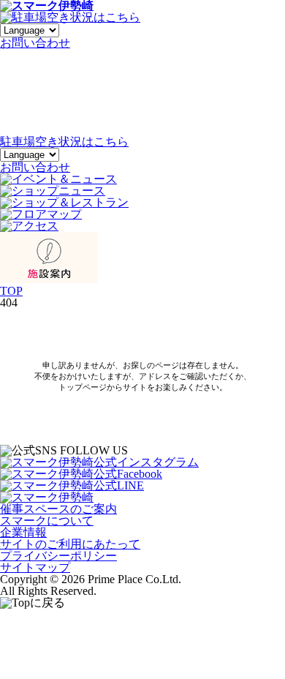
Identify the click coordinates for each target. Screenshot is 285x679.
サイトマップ (35, 567)
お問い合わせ (35, 167)
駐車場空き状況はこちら (64, 141)
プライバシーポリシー (58, 555)
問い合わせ (35, 43)
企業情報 (23, 532)
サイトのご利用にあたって (70, 544)
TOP (11, 291)
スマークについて (47, 520)
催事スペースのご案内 (58, 509)
